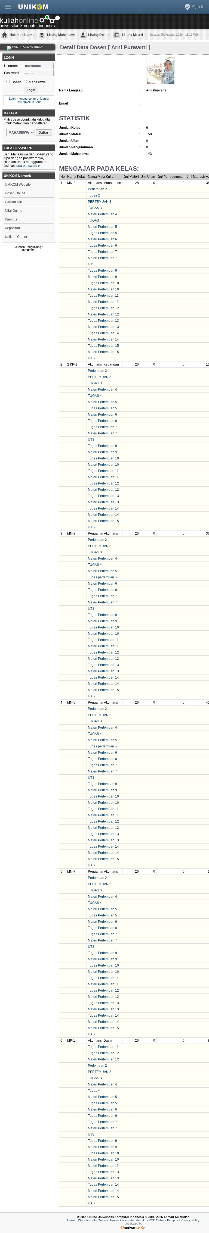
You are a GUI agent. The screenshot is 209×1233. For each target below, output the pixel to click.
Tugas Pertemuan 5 (102, 233)
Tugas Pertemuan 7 (102, 252)
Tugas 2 (94, 195)
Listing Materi (132, 35)
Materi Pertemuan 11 (103, 302)
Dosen (16, 82)
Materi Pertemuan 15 (103, 352)
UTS (91, 264)
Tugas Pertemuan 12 (103, 308)
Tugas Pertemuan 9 (102, 270)
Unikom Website (78, 1220)
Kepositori (12, 228)
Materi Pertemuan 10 (103, 289)
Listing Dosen (98, 35)
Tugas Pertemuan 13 (103, 321)
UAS (91, 358)
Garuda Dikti (14, 202)
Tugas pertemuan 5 (102, 577)
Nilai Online (13, 211)
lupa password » (28, 166)
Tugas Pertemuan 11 (103, 295)
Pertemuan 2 (97, 189)
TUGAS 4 (95, 220)
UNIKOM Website (18, 184)
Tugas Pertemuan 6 (102, 245)
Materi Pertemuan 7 (102, 258)
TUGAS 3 (95, 208)
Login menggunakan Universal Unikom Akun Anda (29, 100)
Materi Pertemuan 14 (103, 339)
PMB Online (156, 1220)
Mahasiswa (37, 82)
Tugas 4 (94, 1091)
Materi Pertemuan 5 (102, 227)
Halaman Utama (22, 35)
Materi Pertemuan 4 (102, 214)
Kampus (11, 219)
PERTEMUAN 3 (99, 202)
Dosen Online (15, 193)
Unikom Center (16, 237)
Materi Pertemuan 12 (103, 314)
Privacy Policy (190, 1220)
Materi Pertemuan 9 (102, 277)
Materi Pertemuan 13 (103, 327)
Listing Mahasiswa (61, 35)
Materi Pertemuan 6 (102, 239)
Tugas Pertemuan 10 (103, 283)
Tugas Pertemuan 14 (103, 333)
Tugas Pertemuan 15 (103, 346)
